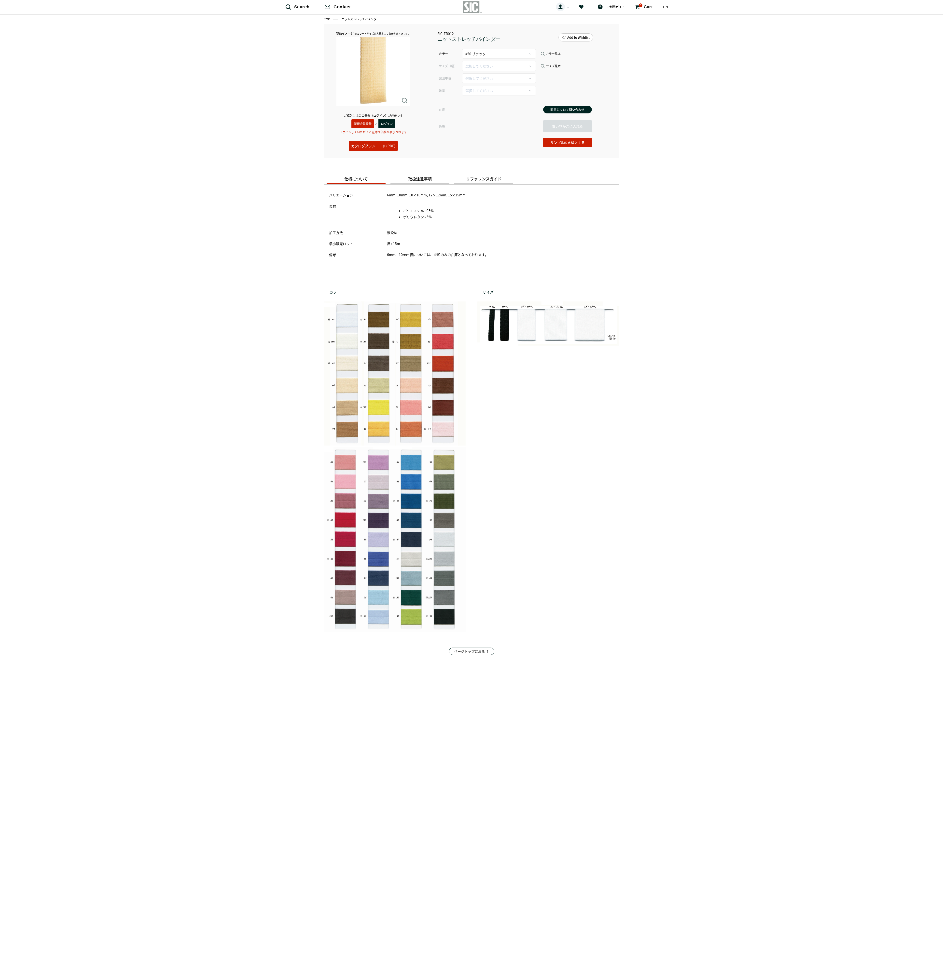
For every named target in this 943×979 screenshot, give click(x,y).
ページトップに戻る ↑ (471, 651)
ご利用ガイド (616, 7)
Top (327, 19)
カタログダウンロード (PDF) (373, 145)
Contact (342, 6)
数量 (442, 90)
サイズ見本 (553, 66)
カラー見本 (553, 54)
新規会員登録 (363, 124)
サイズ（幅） (448, 66)
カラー (443, 54)
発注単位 (445, 78)
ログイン (387, 124)
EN (665, 7)
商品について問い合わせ (567, 110)
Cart (646, 6)
